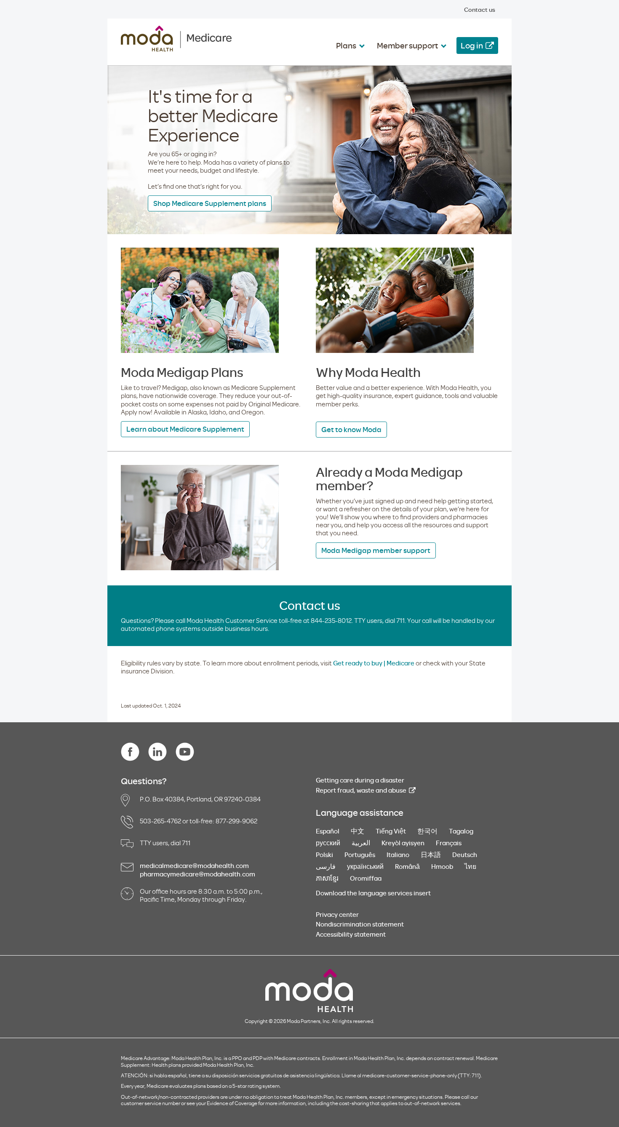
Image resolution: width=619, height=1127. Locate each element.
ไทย (470, 866)
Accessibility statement (351, 934)
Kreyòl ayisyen (403, 843)
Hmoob (442, 866)
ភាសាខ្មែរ (327, 878)
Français (449, 843)
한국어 (427, 831)
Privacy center (337, 914)
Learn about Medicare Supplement (185, 429)
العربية (361, 843)
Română (407, 866)
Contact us (479, 9)
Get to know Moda (351, 429)
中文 (357, 831)
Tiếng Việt (391, 831)
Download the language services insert (373, 893)
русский (328, 843)
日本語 (431, 854)
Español (327, 831)
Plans (346, 45)
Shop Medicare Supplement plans (209, 203)
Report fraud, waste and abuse (361, 790)
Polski (324, 854)
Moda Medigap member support (375, 550)
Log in (472, 45)
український (365, 866)
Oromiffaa (366, 878)
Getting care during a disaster (360, 780)
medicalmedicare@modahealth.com (194, 865)
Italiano (398, 854)
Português (359, 854)
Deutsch (464, 854)
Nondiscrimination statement (360, 924)
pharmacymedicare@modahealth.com (197, 874)
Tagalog (461, 831)
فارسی (326, 866)
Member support (407, 45)
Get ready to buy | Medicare (373, 663)
